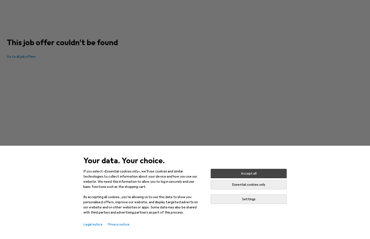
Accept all (249, 173)
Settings (248, 199)
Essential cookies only (249, 185)
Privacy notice (119, 224)
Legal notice (93, 224)
